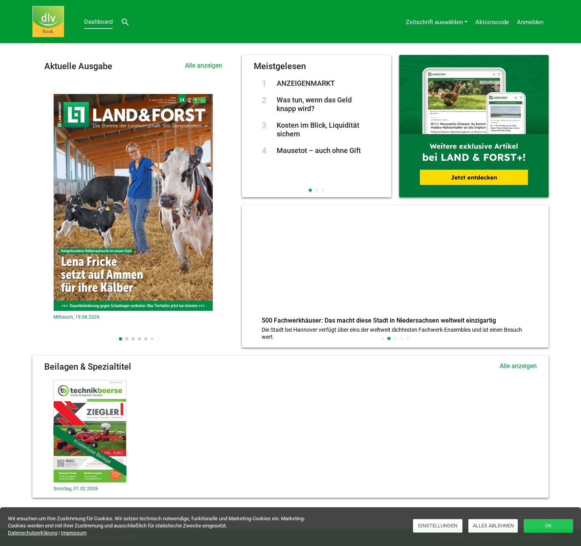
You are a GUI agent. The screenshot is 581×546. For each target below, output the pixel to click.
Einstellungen (437, 526)
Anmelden (530, 22)
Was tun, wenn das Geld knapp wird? (314, 104)
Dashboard (98, 21)
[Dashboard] (48, 21)
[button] (120, 338)
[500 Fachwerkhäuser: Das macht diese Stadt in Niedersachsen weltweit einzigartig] (395, 262)
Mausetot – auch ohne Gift (319, 150)
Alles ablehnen (493, 526)
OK (548, 526)
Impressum (74, 533)
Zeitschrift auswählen (434, 22)
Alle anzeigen (203, 65)
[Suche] (125, 21)
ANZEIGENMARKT (306, 83)
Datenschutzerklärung (32, 533)
